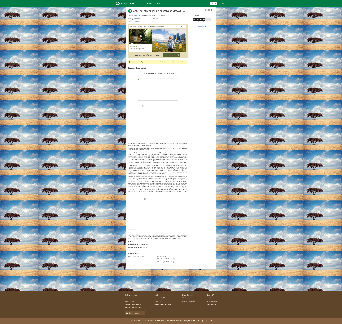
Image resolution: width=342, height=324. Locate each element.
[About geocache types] (130, 11)
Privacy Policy (188, 321)
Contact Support (212, 301)
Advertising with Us (203, 26)
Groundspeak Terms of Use (175, 321)
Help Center (210, 298)
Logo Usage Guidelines (160, 298)
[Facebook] (194, 321)
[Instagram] (202, 321)
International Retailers (188, 301)
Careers (127, 298)
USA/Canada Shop (187, 298)
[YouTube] (198, 321)
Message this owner (149, 15)
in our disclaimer (180, 62)
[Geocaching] (125, 3)
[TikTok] (211, 321)
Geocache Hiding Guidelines (133, 304)
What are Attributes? (198, 22)
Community (149, 4)
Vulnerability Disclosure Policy (162, 304)
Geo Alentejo (137, 15)
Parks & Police (158, 301)
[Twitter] (207, 321)
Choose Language (135, 313)
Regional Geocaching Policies (133, 307)
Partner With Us (129, 301)
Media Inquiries (211, 304)
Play (139, 4)
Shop (158, 4)
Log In (223, 3)
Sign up (213, 3)
